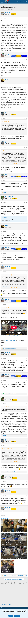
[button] (1, 608)
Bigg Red (4, 217)
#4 (26, 118)
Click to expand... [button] (14, 163)
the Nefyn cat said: (6, 275)
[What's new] (23, 1)
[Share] (24, 18)
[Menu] (2, 1)
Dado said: (4, 150)
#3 (26, 85)
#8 (26, 231)
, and (10, 393)
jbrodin (3, 9)
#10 (26, 272)
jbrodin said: (4, 308)
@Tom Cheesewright (9, 340)
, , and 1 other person (15, 575)
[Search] (26, 1)
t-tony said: (4, 121)
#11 (26, 304)
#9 (26, 253)
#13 (26, 380)
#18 (26, 513)
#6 (26, 180)
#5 (26, 147)
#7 (26, 202)
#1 (26, 18)
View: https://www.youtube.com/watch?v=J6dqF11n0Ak (10, 335)
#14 (26, 403)
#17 (26, 496)
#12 (26, 358)
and (9, 348)
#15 (26, 445)
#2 (26, 59)
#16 (26, 481)
